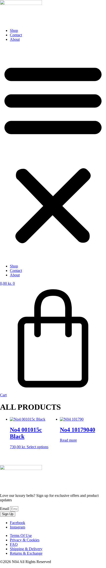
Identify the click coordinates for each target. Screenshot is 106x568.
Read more (68, 440)
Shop (14, 30)
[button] (53, 153)
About (15, 39)
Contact (16, 35)
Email (5, 509)
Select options (37, 447)
